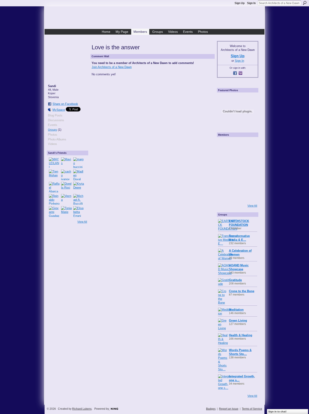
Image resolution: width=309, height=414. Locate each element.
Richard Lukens (82, 408)
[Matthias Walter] (249, 144)
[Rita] (224, 170)
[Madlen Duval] (78, 175)
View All (82, 221)
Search (305, 3)
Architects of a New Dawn (156, 18)
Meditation (236, 309)
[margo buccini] (78, 162)
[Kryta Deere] (78, 187)
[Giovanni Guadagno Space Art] (54, 211)
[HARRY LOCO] (224, 157)
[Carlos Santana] (249, 182)
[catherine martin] (237, 170)
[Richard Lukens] (237, 144)
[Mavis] (66, 162)
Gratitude (235, 280)
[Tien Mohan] (54, 175)
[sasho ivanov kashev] (66, 175)
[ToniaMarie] (66, 211)
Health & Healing (240, 335)
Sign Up (240, 3)
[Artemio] (237, 195)
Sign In (251, 3)
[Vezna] (66, 199)
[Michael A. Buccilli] (78, 199)
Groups (52, 129)
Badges (211, 408)
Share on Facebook (65, 104)
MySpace (58, 109)
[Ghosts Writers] (237, 182)
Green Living (238, 320)
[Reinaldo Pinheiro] (54, 199)
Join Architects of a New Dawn (112, 67)
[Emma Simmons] (224, 195)
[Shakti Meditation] (249, 157)
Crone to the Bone (241, 291)
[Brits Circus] (249, 170)
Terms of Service (252, 408)
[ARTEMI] (224, 144)
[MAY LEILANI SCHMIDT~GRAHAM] (54, 162)
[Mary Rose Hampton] (224, 182)
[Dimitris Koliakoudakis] (249, 195)
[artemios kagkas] (237, 157)
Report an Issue (228, 408)
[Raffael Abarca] (54, 187)
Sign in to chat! (277, 411)
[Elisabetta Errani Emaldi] (78, 211)
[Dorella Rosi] (66, 187)
